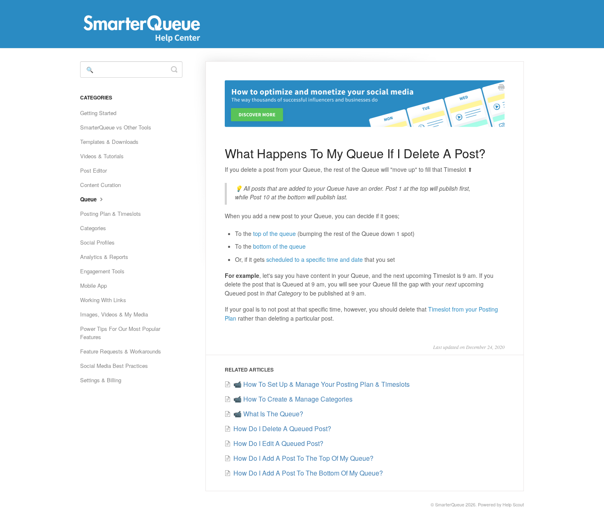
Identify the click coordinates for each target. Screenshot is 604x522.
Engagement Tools (102, 271)
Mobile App (93, 285)
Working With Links (103, 300)
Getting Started (98, 113)
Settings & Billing (100, 380)
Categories (93, 228)
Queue (89, 199)
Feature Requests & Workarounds (120, 351)
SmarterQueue (449, 504)
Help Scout (513, 504)
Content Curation (100, 185)
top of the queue (274, 233)
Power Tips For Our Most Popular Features (120, 333)
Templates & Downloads (109, 142)
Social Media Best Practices (114, 366)
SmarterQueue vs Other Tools (115, 127)
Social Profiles (97, 242)
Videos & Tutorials (102, 156)
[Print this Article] (501, 87)
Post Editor (93, 170)
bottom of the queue (279, 246)
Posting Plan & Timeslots (110, 213)
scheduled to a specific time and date (314, 259)
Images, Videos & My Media (114, 314)
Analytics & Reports (104, 257)
